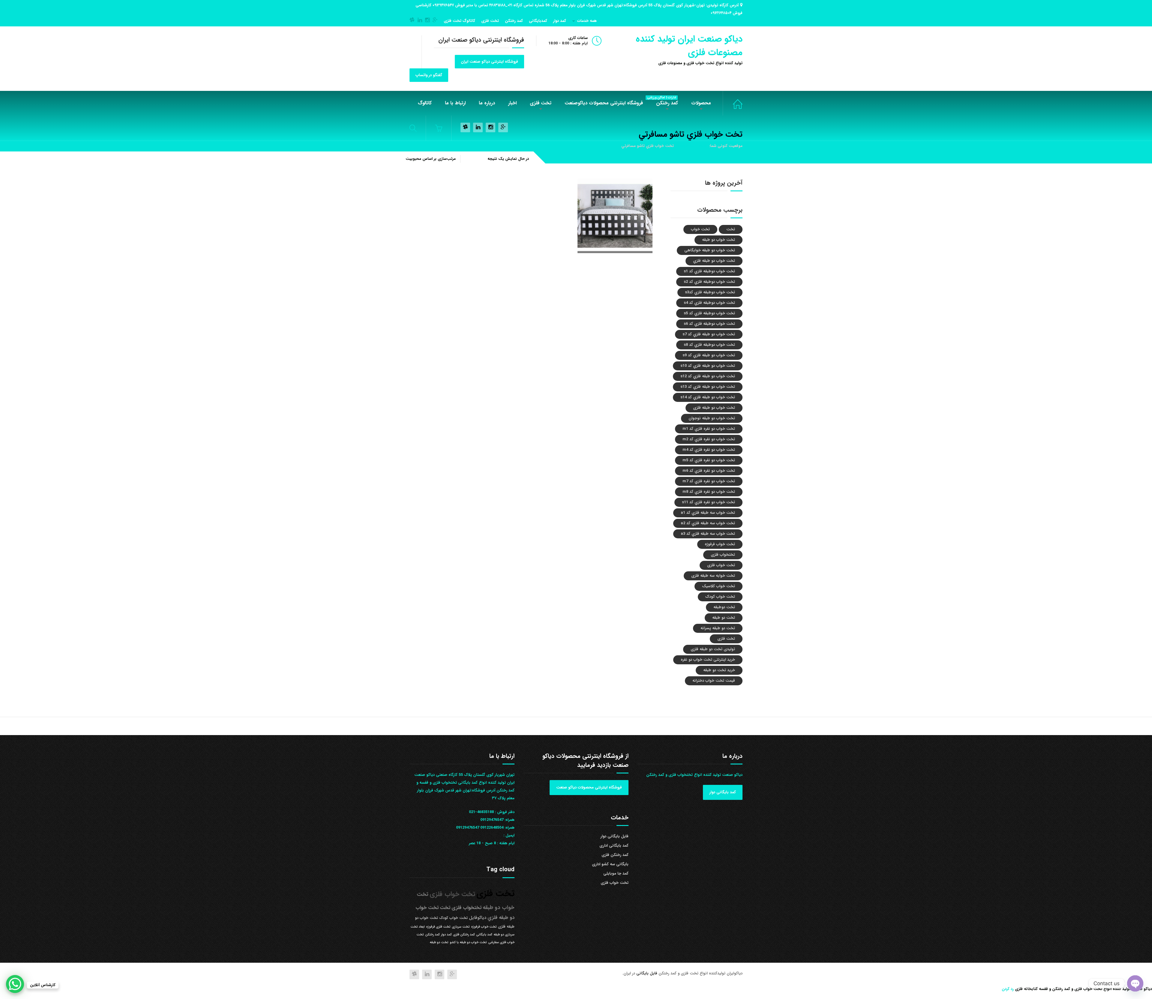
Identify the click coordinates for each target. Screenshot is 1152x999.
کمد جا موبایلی (615, 873)
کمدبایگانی (538, 21)
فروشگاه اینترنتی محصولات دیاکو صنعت (589, 787)
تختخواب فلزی (723, 555)
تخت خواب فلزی (732, 103)
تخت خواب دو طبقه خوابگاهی (709, 250)
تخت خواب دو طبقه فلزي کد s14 (707, 397)
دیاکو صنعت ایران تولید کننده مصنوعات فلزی (689, 45)
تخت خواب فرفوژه (720, 544)
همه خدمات (587, 21)
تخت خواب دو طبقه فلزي (714, 261)
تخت (730, 229)
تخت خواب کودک (720, 597)
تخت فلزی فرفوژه (438, 926)
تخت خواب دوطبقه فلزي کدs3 (710, 292)
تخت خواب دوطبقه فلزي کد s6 (709, 324)
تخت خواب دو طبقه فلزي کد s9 (708, 355)
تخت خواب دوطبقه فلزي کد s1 (709, 271)
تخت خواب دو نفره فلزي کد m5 (708, 460)
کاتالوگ (425, 103)
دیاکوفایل (477, 917)
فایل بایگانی (647, 973)
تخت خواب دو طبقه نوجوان (711, 418)
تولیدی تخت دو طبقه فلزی (713, 649)
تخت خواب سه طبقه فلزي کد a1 (708, 513)
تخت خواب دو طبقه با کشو (468, 942)
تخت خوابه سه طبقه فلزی (713, 576)
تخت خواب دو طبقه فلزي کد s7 (708, 334)
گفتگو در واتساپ (429, 75)
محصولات (701, 103)
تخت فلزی (490, 21)
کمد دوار (559, 21)
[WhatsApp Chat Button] (15, 984)
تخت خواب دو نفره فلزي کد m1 (708, 429)
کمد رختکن (514, 21)
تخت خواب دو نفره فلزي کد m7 (708, 481)
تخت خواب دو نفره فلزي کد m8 (708, 492)
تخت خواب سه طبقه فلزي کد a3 (708, 534)
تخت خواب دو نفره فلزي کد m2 (708, 439)
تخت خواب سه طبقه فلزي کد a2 (708, 523)
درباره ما (487, 103)
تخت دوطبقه (724, 607)
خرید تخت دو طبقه (719, 670)
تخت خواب (700, 229)
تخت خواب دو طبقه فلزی (714, 408)
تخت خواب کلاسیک (718, 586)
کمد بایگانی (484, 934)
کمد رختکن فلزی (615, 855)
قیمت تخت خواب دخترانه (713, 680)
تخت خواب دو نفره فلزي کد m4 (708, 450)
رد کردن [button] (1008, 989)
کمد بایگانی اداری (613, 845)
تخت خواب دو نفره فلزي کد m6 (708, 471)
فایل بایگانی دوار (614, 836)
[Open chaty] (1135, 983)
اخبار (512, 103)
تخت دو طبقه (723, 618)
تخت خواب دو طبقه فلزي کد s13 (707, 387)
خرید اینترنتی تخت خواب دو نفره (708, 660)
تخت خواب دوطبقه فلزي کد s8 (709, 345)
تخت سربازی (461, 926)
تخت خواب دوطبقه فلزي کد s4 (709, 303)
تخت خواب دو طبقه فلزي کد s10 (707, 366)
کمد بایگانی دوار (723, 792)
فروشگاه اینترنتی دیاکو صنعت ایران (489, 61)
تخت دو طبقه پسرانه (717, 628)
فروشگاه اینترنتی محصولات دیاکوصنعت (604, 103)
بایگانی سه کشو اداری (610, 864)
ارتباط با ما (455, 103)
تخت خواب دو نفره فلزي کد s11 (708, 502)
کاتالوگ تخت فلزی (459, 21)
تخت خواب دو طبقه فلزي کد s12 (707, 376)
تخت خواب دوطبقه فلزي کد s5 (709, 313)
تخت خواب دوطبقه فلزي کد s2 (709, 282)
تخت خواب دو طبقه (718, 240)
